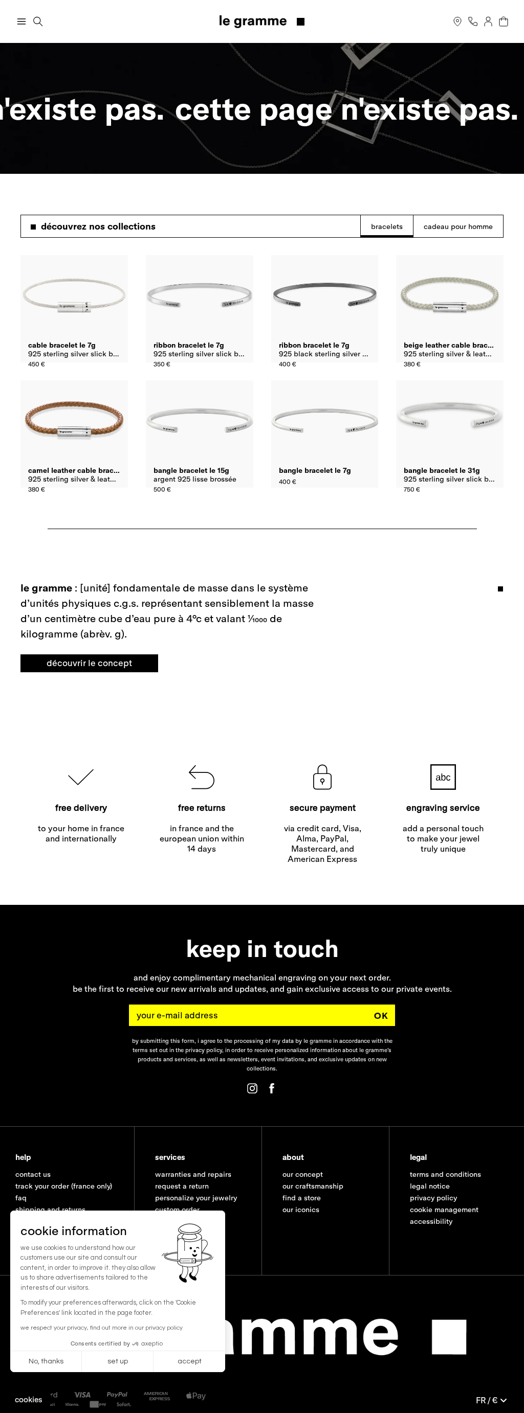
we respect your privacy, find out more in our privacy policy (101, 1328)
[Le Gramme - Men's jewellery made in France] (262, 22)
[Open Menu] (21, 21)
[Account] (488, 21)
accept (190, 1361)
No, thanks (46, 1361)
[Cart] (503, 21)
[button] (29, 1399)
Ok (381, 1015)
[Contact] (473, 21)
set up (117, 1361)
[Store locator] (457, 21)
